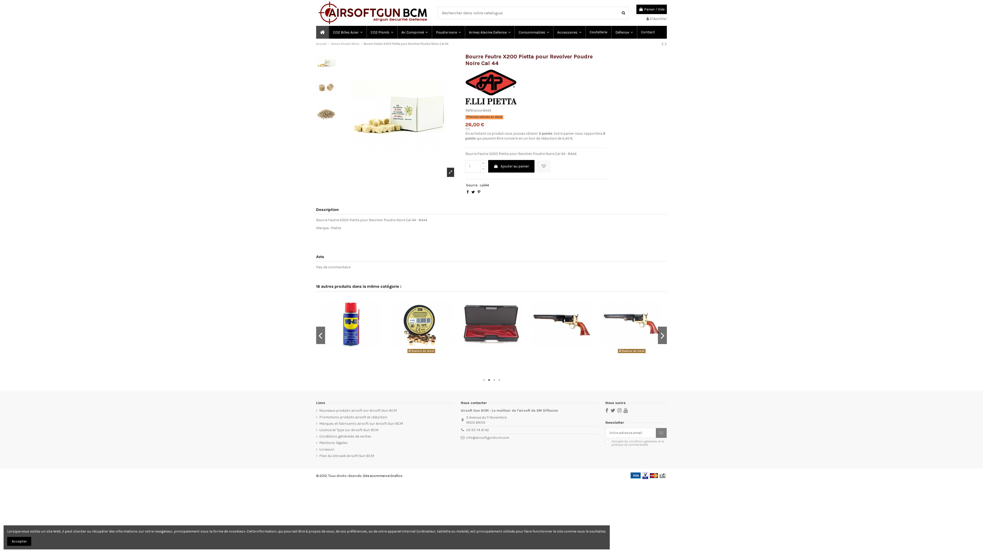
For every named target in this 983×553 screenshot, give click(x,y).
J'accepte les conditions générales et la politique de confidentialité (637, 443)
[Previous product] (663, 44)
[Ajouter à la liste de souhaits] (544, 166)
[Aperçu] (351, 353)
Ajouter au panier (515, 166)
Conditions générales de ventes (345, 436)
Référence (473, 110)
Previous (320, 335)
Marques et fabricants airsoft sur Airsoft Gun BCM (361, 423)
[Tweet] (473, 192)
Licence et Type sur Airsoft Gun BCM (348, 430)
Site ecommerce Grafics (382, 476)
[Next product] (666, 44)
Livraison (326, 449)
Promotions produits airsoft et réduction (353, 417)
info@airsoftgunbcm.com (487, 437)
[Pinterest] (479, 192)
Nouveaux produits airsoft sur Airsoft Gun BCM (358, 410)
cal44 (484, 185)
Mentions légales (333, 443)
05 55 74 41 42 (477, 430)
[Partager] (468, 192)
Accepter (19, 541)
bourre (471, 185)
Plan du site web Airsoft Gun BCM (346, 456)
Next (662, 335)
